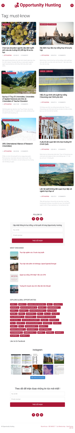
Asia (49, 304)
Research (44, 326)
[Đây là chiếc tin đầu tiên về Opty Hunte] (27, 359)
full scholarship (17, 317)
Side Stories (69, 426)
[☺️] (59, 370)
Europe (14, 310)
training (50, 332)
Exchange (24, 310)
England (42, 307)
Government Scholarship (46, 317)
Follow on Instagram (38, 377)
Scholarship (32, 329)
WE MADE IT (51, 165)
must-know (47, 323)
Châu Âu (42, 71)
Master (20, 323)
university (59, 332)
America (22, 304)
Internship (54, 320)
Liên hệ (71, 428)
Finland (14, 313)
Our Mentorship (60, 426)
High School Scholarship (30, 320)
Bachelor (15, 307)
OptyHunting (52, 24)
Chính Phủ (49, 71)
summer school (30, 332)
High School (15, 320)
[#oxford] (48, 359)
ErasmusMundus (54, 307)
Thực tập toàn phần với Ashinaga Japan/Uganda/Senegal (38, 264)
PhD (21, 326)
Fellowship (52, 310)
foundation (31, 313)
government (31, 317)
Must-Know (6, 24)
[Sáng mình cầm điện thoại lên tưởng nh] (16, 370)
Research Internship (18, 329)
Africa (14, 304)
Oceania (57, 323)
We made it (25, 335)
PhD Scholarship (31, 326)
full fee (55, 313)
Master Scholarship (33, 323)
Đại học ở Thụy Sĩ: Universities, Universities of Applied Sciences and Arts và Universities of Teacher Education (18, 99)
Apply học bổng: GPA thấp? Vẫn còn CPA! (33, 275)
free (40, 313)
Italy (13, 323)
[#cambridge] (59, 359)
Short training (45, 329)
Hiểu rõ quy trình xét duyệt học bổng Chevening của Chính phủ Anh (53, 96)
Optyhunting (8, 55)
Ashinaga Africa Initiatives (36, 304)
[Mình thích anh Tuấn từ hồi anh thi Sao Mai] (48, 370)
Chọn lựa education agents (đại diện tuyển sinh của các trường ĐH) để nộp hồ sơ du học (18, 50)
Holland (44, 320)
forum (22, 313)
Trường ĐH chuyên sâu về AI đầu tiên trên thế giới (35, 286)
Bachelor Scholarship (28, 307)
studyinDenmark (16, 332)
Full (47, 313)
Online (14, 326)
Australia (58, 304)
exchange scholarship (38, 310)
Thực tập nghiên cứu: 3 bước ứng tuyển (32, 252)
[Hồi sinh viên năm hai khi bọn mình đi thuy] (27, 370)
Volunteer (15, 335)
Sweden (41, 332)
